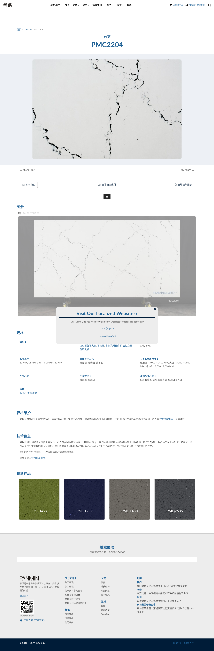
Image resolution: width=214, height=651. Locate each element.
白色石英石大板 (88, 346)
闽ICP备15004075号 (183, 643)
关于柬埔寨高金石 (73, 591)
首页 (19, 29)
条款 (103, 606)
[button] (56, 5)
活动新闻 (69, 618)
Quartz (27, 29)
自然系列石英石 (113, 346)
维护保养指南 (166, 419)
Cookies (105, 614)
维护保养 (105, 587)
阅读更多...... (26, 596)
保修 (103, 582)
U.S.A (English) (107, 328)
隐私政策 (105, 610)
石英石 (100, 346)
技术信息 (105, 595)
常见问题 (105, 591)
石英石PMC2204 (28, 393)
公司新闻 (69, 622)
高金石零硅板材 (72, 595)
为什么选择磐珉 (72, 599)
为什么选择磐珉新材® (75, 603)
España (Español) (107, 336)
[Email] (107, 196)
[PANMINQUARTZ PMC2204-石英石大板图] (107, 266)
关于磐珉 (69, 582)
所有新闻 (69, 614)
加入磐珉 (69, 587)
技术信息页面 (38, 458)
